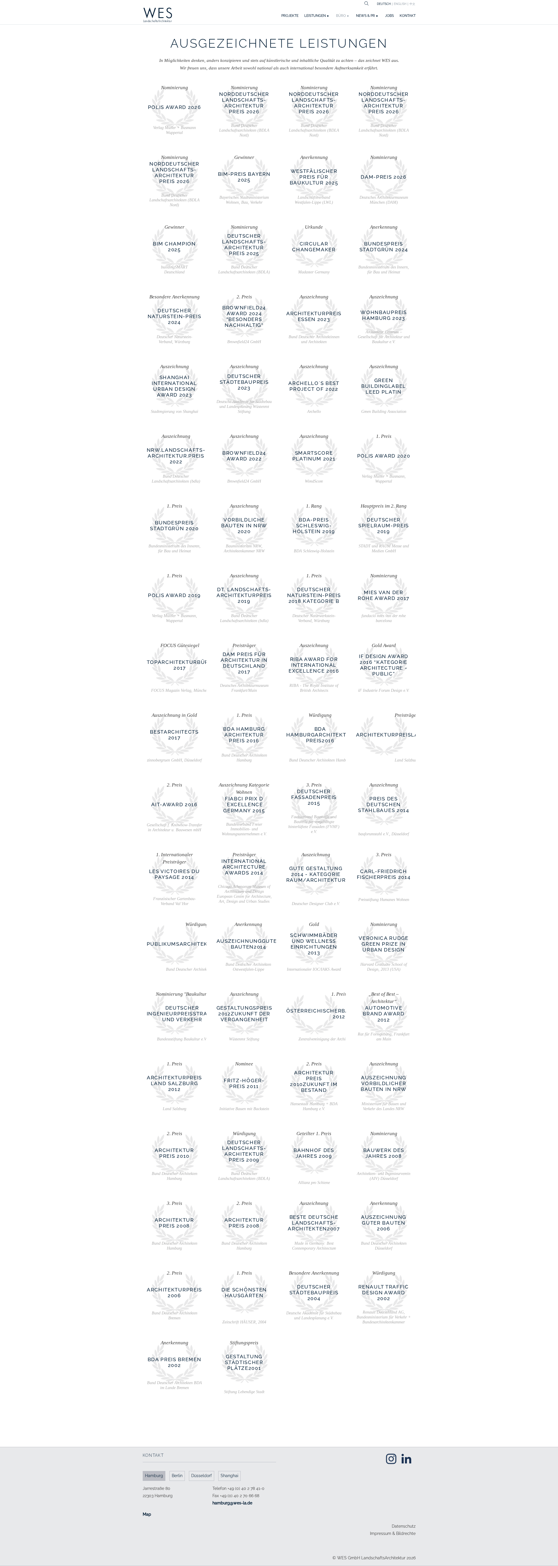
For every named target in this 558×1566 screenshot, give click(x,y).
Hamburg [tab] (154, 1475)
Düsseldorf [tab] (201, 1475)
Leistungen (315, 16)
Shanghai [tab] (229, 1475)
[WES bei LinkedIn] (406, 1458)
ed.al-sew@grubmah (232, 1503)
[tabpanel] (209, 1501)
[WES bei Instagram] (391, 1458)
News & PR (365, 16)
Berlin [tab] (177, 1475)
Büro (341, 16)
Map (147, 1514)
